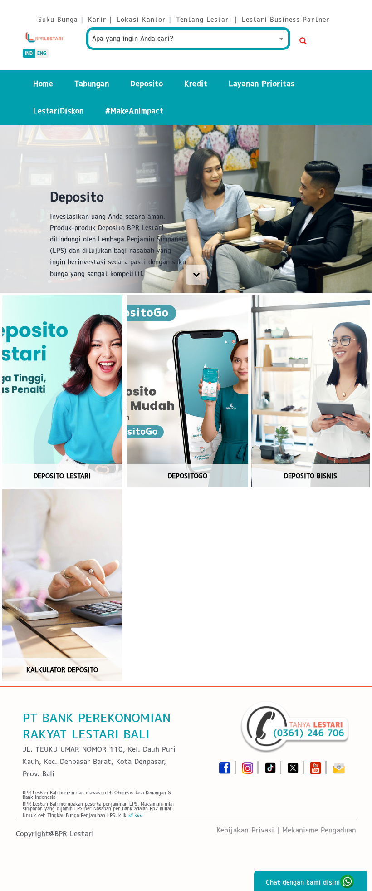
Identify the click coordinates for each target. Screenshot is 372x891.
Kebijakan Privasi (245, 830)
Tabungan (91, 84)
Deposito (146, 84)
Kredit (195, 84)
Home (43, 84)
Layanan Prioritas (262, 84)
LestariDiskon (58, 111)
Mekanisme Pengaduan (319, 830)
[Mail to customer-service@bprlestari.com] (339, 765)
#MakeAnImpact (134, 111)
